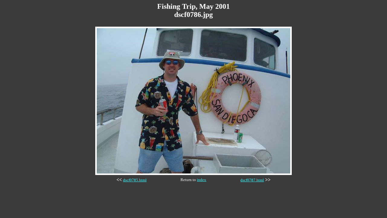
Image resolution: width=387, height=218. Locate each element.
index (201, 179)
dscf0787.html (252, 180)
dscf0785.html (135, 180)
